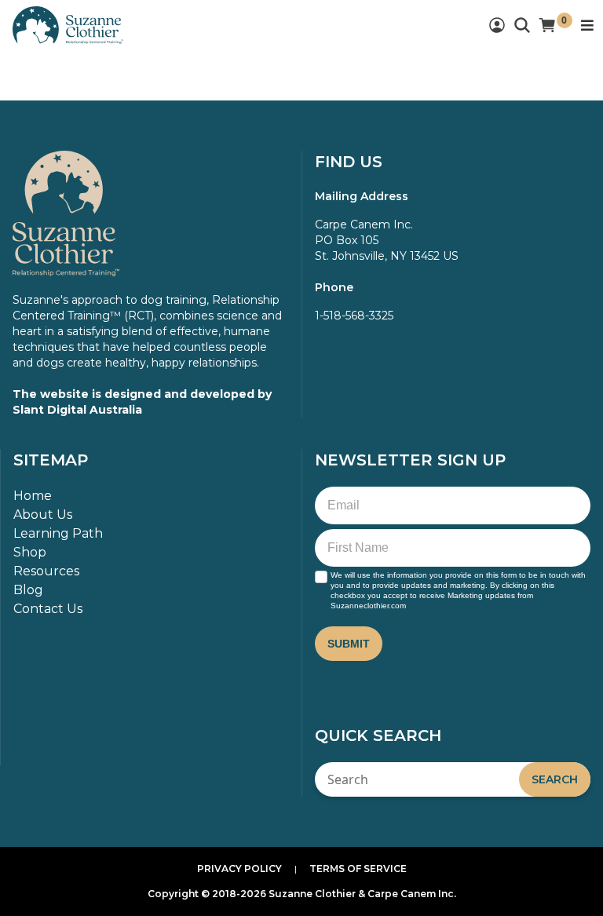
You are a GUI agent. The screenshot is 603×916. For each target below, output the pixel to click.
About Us (42, 514)
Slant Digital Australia (77, 410)
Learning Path (58, 533)
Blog (28, 589)
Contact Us (47, 608)
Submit (348, 643)
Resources (46, 571)
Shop (29, 552)
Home (32, 495)
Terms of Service (358, 868)
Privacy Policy (239, 868)
